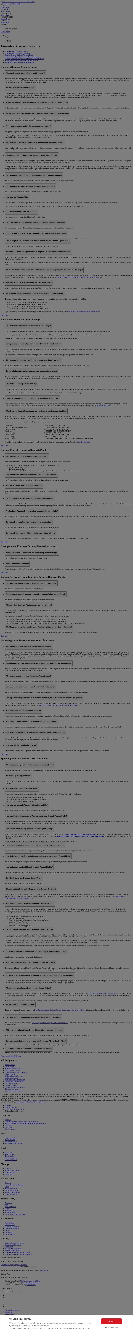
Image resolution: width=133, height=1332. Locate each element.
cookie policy (86, 1328)
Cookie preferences (111, 1327)
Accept (111, 1321)
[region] (66, 1323)
